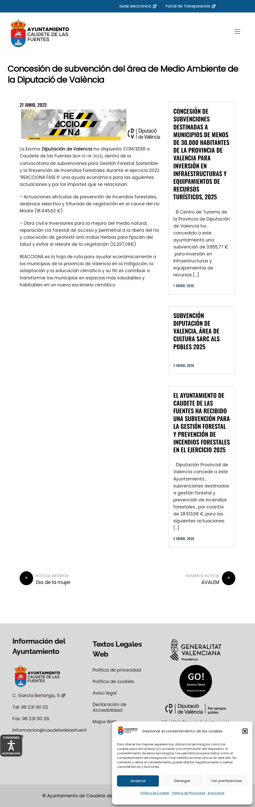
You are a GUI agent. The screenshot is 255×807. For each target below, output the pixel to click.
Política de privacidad (117, 670)
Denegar (182, 780)
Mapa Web (105, 721)
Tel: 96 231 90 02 (30, 707)
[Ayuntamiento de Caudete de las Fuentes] (40, 46)
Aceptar (138, 780)
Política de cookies (113, 681)
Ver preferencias (226, 780)
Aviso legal (216, 793)
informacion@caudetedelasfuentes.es (49, 733)
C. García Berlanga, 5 (36, 695)
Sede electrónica (135, 6)
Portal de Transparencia (188, 6)
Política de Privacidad (188, 793)
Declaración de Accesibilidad (109, 707)
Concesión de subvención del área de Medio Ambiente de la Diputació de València (123, 74)
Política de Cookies (154, 793)
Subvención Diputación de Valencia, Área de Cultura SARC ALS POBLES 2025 (196, 331)
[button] (245, 731)
